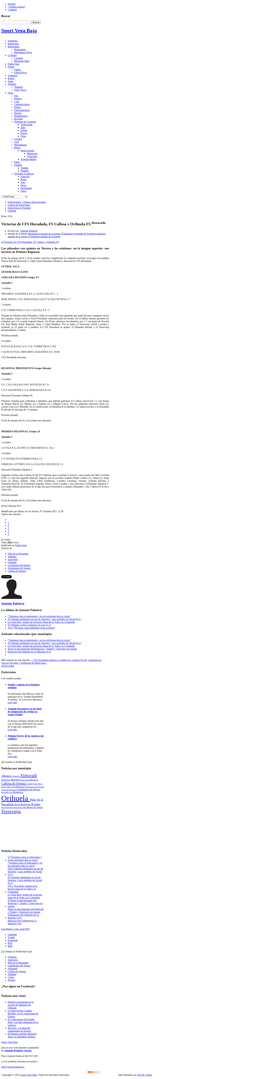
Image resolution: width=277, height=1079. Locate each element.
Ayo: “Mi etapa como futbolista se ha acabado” (31, 627)
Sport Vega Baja (9, 1042)
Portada (11, 4)
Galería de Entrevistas (19, 205)
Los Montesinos (16, 792)
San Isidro (18, 807)
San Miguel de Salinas (33, 807)
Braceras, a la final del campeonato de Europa (19, 1029)
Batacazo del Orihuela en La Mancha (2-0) (29, 651)
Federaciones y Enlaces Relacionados (27, 202)
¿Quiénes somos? (16, 6)
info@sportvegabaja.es (12, 1067)
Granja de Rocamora (9, 790)
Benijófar (25, 780)
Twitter (11, 937)
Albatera (12, 556)
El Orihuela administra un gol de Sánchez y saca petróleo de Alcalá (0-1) (44, 619)
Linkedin (12, 934)
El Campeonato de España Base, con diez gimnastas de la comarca (23, 1022)
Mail (10, 946)
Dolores (20, 787)
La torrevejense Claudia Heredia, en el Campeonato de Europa (23, 1013)
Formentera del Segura (19, 568)
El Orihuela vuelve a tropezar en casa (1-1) (29, 625)
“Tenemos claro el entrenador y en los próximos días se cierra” (39, 616)
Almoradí (12, 968)
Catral (29, 783)
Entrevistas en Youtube (19, 208)
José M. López (144, 1075)
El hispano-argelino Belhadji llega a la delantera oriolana (22, 1035)
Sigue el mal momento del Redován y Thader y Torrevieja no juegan (42, 648)
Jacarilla (5, 792)
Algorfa (16, 776)
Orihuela (12, 562)
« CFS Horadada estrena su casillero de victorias (55, 660)
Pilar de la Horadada (18, 553)
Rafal (18, 804)
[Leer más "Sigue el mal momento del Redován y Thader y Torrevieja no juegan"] (26, 906)
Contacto (12, 9)
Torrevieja (13, 559)
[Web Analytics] (94, 1072)
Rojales (35, 804)
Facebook (13, 940)
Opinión (12, 210)
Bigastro (34, 780)
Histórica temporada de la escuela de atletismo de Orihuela (21, 1005)
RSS (10, 943)
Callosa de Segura (17, 571)
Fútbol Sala (21, 545)
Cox (35, 783)
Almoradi (28, 775)
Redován (26, 804)
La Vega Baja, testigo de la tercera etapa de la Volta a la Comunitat (41, 622)
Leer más (12, 702)
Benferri (16, 779)
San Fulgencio (7, 807)
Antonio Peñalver (29, 230)
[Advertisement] (23, 830)
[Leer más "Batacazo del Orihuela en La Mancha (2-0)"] (26, 917)
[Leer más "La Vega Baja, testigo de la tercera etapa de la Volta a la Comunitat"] (26, 891)
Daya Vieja (11, 787)
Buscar (36, 22)
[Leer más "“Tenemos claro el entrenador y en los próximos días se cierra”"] (26, 860)
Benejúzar (6, 780)
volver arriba (7, 666)
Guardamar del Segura (19, 565)
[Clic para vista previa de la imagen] (30, 242)
